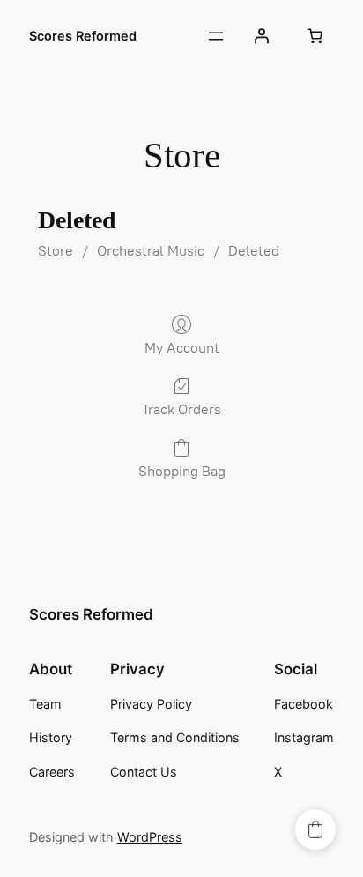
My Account (181, 347)
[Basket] (315, 36)
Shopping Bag (182, 471)
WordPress (149, 836)
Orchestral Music (150, 250)
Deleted (253, 250)
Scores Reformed (83, 35)
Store (55, 250)
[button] (315, 829)
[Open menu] (215, 36)
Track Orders (181, 409)
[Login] (261, 36)
